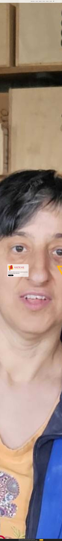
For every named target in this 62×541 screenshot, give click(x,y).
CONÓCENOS (10, 275)
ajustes (36, 540)
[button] (53, 1)
